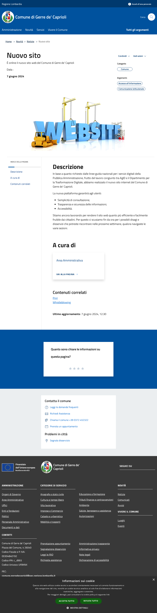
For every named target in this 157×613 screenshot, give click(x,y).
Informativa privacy (89, 549)
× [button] (153, 580)
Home (9, 41)
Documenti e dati (11, 527)
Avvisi (121, 505)
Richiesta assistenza (51, 560)
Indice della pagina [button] (19, 161)
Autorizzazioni (86, 516)
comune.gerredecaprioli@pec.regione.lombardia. (28, 576)
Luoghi (121, 520)
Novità (19, 41)
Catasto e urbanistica (51, 516)
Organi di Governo (11, 494)
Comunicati (124, 500)
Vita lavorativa (48, 505)
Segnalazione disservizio (53, 549)
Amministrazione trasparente (94, 543)
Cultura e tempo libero (52, 500)
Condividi (122, 56)
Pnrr (55, 298)
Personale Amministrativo (15, 522)
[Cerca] (151, 17)
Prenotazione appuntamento (55, 543)
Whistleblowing (62, 302)
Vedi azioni (138, 56)
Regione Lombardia (12, 4)
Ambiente (84, 505)
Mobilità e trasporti (50, 522)
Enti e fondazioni (10, 511)
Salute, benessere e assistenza (95, 510)
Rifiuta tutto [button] (91, 601)
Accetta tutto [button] (66, 601)
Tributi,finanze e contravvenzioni (96, 499)
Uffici (4, 505)
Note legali (84, 554)
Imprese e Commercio (51, 511)
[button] (78, 607)
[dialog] (78, 594)
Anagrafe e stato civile (52, 494)
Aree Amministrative (13, 500)
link (107, 594)
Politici (5, 516)
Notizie (30, 41)
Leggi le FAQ (46, 554)
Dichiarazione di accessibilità (94, 560)
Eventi (121, 526)
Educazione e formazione (92, 494)
